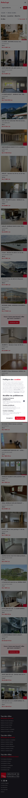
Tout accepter (20, 418)
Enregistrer (9, 418)
